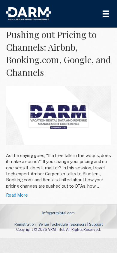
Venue (43, 224)
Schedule (60, 224)
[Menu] (106, 13)
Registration (25, 224)
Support (96, 224)
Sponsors (78, 224)
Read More (17, 195)
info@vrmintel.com (58, 213)
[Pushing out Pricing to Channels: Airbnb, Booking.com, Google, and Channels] (58, 115)
